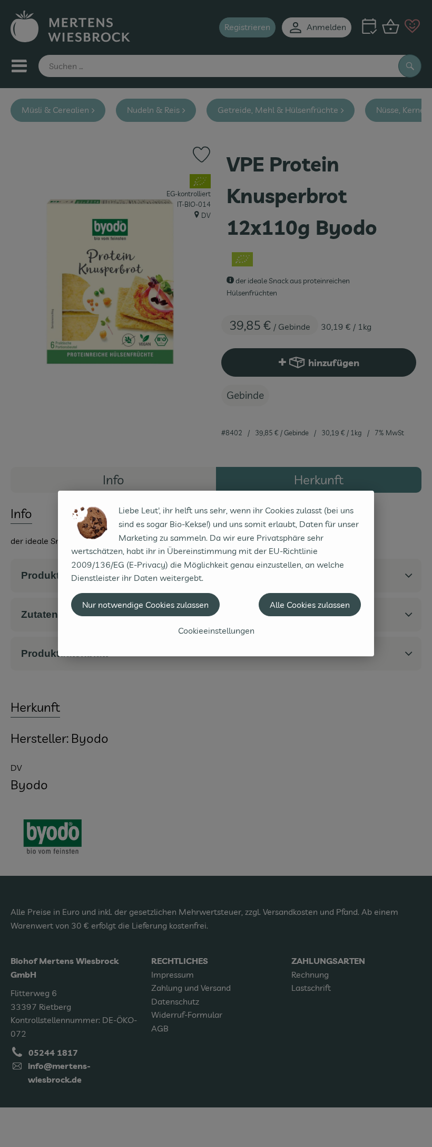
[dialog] (216, 573)
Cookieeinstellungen (216, 630)
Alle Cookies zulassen (310, 604)
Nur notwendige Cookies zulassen (145, 604)
